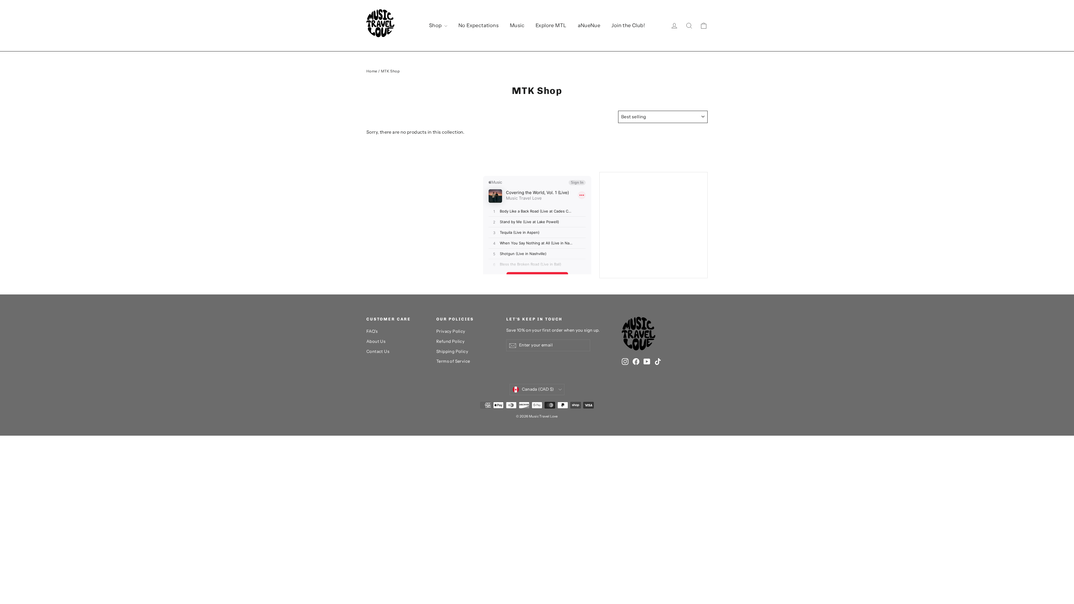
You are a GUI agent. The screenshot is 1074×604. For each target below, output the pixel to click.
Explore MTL (551, 25)
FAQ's (372, 331)
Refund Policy (450, 341)
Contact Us (377, 351)
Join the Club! (628, 25)
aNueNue (589, 25)
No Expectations (478, 25)
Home (371, 71)
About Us (375, 341)
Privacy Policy (450, 331)
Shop (436, 25)
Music (517, 25)
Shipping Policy (452, 351)
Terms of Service (453, 361)
